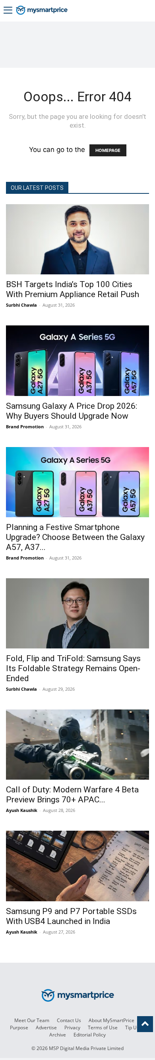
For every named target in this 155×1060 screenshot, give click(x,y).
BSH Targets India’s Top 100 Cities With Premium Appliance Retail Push (72, 289)
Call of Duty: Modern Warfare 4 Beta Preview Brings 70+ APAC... (72, 794)
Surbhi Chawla (21, 305)
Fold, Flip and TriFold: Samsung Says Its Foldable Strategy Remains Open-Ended (73, 668)
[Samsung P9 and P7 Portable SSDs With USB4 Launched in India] (77, 866)
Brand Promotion (25, 427)
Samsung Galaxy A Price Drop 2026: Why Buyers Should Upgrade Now (71, 411)
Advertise (46, 1027)
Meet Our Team (31, 1020)
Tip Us (132, 1027)
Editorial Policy (90, 1034)
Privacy (72, 1027)
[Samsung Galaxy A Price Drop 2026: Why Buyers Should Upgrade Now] (77, 360)
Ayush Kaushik (21, 810)
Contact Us (69, 1020)
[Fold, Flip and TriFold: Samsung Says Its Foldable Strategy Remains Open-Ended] (77, 613)
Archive (57, 1034)
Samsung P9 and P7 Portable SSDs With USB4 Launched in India (71, 916)
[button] (8, 11)
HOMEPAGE (107, 150)
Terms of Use (103, 1027)
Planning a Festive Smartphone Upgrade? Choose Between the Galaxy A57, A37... (75, 537)
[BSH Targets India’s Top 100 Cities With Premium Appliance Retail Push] (77, 239)
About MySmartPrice (111, 1020)
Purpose (19, 1027)
